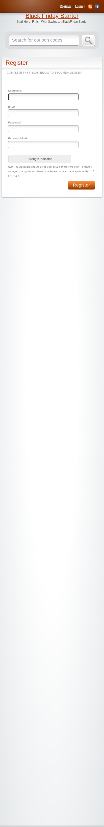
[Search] (88, 40)
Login (79, 6)
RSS (90, 7)
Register (65, 6)
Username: (15, 90)
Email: (11, 106)
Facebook (97, 7)
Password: (14, 122)
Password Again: (18, 138)
